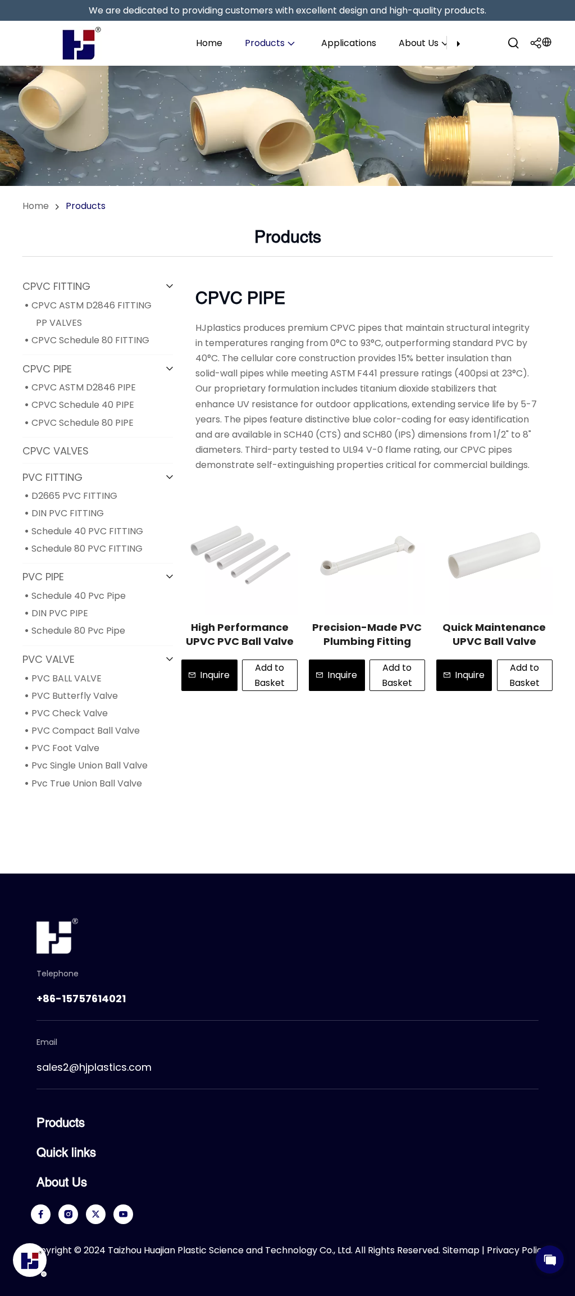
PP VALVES (59, 322)
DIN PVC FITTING (67, 513)
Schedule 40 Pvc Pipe (78, 595)
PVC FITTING (52, 477)
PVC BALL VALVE (66, 678)
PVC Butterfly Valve (74, 695)
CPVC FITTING (56, 286)
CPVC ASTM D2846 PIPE (83, 387)
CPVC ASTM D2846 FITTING (91, 305)
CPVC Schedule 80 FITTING (90, 340)
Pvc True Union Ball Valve (86, 783)
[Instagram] (68, 1214)
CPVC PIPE (47, 369)
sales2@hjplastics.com (94, 1067)
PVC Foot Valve (65, 748)
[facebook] (41, 1214)
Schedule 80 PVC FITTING (87, 548)
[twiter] (96, 1214)
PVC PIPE (43, 577)
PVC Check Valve (69, 713)
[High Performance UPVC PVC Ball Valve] (239, 556)
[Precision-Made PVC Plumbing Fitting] (367, 556)
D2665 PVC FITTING (74, 495)
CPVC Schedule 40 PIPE (82, 404)
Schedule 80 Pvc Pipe (78, 630)
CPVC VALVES (55, 451)
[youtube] (123, 1214)
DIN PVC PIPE (59, 613)
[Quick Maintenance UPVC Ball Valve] (494, 556)
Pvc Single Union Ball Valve (89, 765)
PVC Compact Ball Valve (85, 730)
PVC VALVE (48, 659)
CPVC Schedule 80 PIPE (82, 422)
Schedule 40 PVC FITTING (87, 531)
